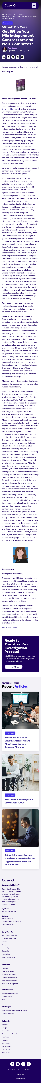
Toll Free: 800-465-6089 (9, 911)
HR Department (7, 996)
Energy (4, 1028)
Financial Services (7, 1031)
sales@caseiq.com (7, 918)
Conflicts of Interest (8, 1013)
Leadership (5, 948)
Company (5, 945)
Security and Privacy (8, 957)
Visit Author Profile (9, 627)
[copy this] (3, 57)
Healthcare (5, 1037)
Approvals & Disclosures (9, 980)
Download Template (10, 109)
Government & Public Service (11, 1034)
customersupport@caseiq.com (11, 921)
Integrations (6, 954)
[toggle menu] (34, 5)
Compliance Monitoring (9, 977)
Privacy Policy (20, 1074)
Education (5, 1024)
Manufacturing (6, 1046)
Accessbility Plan (20, 1078)
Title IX (4, 999)
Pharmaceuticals (7, 1049)
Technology (6, 1052)
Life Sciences (6, 1043)
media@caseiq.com (8, 924)
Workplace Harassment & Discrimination (14, 1010)
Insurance (5, 1040)
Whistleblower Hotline (9, 974)
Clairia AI (5, 968)
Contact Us (5, 951)
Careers (4, 942)
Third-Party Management (10, 984)
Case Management (8, 971)
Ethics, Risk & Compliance (10, 993)
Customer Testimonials (9, 939)
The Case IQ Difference (9, 935)
